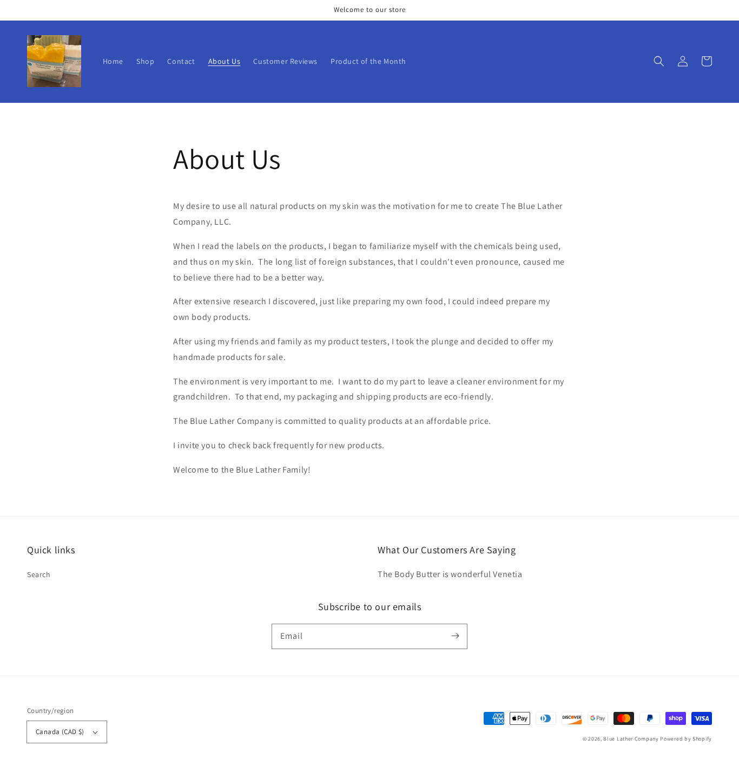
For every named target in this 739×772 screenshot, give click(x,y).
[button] (659, 61)
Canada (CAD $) (60, 731)
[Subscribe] (455, 636)
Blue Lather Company (630, 738)
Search (39, 574)
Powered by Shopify (686, 738)
